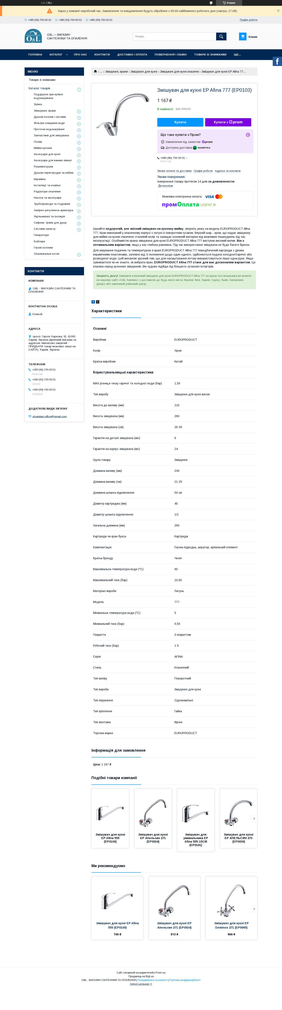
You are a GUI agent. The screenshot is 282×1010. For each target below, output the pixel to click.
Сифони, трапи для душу (50, 222)
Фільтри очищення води (49, 123)
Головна (35, 54)
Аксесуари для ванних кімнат (53, 160)
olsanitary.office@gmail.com (49, 416)
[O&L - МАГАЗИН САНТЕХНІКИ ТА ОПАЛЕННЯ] (33, 44)
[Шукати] (221, 36)
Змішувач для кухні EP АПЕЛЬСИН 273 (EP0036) (239, 838)
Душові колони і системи (50, 116)
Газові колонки (43, 247)
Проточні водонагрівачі (49, 129)
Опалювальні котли (46, 253)
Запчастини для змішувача (51, 135)
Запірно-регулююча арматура (53, 210)
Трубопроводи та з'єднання (52, 203)
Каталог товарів (39, 88)
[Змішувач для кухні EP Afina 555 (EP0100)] (110, 809)
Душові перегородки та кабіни (53, 172)
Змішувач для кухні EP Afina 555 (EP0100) (111, 838)
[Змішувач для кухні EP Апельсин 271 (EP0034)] (153, 809)
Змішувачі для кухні (144, 71)
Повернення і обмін (171, 54)
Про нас (80, 54)
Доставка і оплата (132, 54)
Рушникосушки (43, 166)
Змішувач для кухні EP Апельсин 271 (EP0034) (153, 838)
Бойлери (39, 241)
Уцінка (38, 104)
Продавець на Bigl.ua (141, 976)
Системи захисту (45, 228)
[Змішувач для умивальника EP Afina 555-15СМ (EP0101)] (195, 809)
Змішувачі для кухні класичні (179, 71)
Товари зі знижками (210, 54)
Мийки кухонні (43, 147)
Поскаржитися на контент (152, 980)
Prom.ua (160, 972)
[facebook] (93, 302)
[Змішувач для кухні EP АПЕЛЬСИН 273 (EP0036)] (238, 809)
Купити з (221, 122)
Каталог (56, 54)
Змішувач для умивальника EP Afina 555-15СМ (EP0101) (196, 840)
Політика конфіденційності (184, 980)
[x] (97, 302)
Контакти (102, 54)
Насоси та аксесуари (47, 197)
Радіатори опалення (47, 191)
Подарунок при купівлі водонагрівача (48, 96)
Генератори (41, 235)
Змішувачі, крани (116, 71)
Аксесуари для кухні (47, 154)
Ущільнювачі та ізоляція (49, 216)
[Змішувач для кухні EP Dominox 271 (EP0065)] (231, 897)
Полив (38, 141)
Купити (180, 122)
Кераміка (39, 179)
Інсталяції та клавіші (47, 185)
